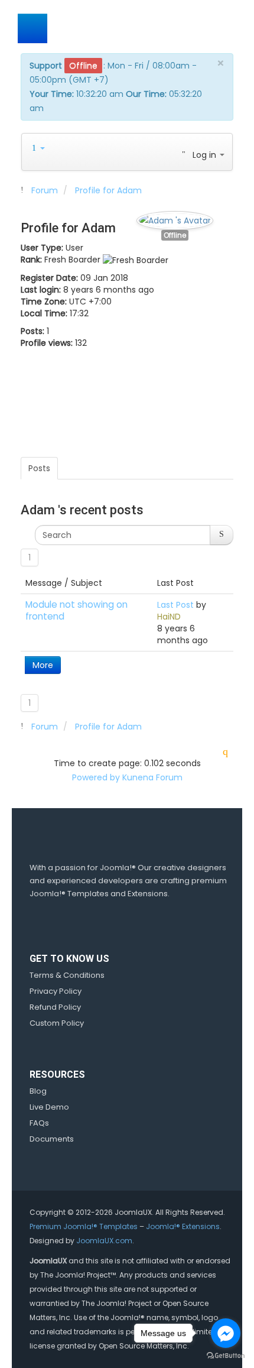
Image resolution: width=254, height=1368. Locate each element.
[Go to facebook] (225, 1333)
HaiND (169, 617)
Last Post (175, 605)
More (42, 665)
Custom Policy (57, 1023)
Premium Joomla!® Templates (84, 1226)
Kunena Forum (152, 777)
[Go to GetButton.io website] (226, 1356)
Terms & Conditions (67, 975)
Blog (38, 1091)
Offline (175, 235)
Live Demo (49, 1107)
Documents (52, 1139)
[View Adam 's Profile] (175, 217)
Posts (39, 468)
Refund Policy (55, 1007)
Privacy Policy (56, 991)
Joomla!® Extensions (183, 1226)
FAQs (39, 1123)
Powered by (96, 777)
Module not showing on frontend (76, 610)
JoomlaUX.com (104, 1241)
